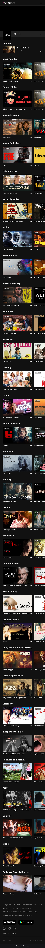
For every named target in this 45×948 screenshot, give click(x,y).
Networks (6, 908)
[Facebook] (9, 928)
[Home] (9, 3)
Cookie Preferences (22, 946)
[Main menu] (41, 2)
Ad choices (27, 912)
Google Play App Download (26, 923)
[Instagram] (4, 928)
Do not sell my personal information (17, 915)
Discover (16, 905)
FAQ (35, 912)
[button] (22, 49)
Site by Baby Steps (36, 940)
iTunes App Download (9, 923)
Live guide (7, 905)
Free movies (27, 905)
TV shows (38, 905)
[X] (15, 928)
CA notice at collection (12, 912)
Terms (15, 908)
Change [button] (13, 933)
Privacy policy (25, 908)
